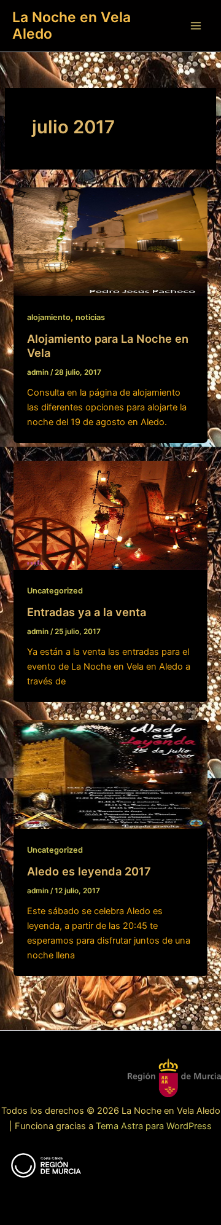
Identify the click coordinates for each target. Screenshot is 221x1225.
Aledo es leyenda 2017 (89, 871)
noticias (90, 317)
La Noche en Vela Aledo (71, 25)
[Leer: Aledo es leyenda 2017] (110, 774)
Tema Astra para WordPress (154, 1126)
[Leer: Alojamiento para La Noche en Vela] (110, 240)
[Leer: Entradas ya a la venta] (110, 514)
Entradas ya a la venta (86, 612)
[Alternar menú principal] (196, 26)
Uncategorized (55, 590)
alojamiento (49, 317)
